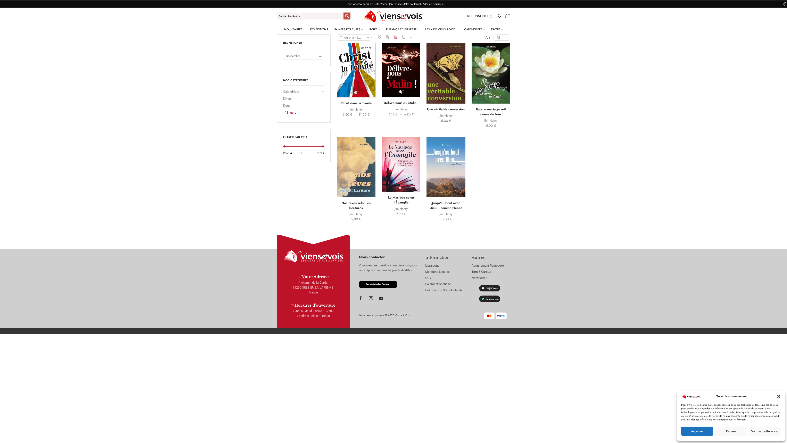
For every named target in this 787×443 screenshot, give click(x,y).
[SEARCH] (320, 55)
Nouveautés (293, 29)
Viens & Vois (403, 315)
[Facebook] (361, 298)
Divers (495, 29)
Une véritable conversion (446, 109)
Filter (320, 153)
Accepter (697, 431)
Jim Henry (356, 109)
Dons (286, 105)
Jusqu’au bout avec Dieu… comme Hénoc (446, 205)
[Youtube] (381, 298)
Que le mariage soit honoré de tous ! (491, 111)
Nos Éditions (318, 29)
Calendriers (473, 29)
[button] (779, 396)
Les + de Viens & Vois (440, 29)
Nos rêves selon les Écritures (356, 205)
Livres (373, 29)
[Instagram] (371, 298)
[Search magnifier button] (346, 16)
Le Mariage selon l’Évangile (401, 200)
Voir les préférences (765, 431)
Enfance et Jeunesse (401, 29)
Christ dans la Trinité (356, 103)
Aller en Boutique (433, 4)
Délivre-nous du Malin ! (401, 102)
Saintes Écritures (347, 29)
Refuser (731, 431)
